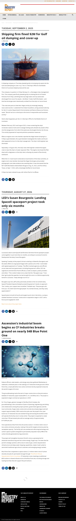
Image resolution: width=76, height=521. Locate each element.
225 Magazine (42, 504)
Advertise (64, 1)
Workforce (41, 15)
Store (4, 18)
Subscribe (58, 1)
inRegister (42, 506)
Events (22, 508)
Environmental (9, 22)
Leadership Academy (44, 508)
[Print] (13, 44)
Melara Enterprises (63, 497)
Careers (60, 501)
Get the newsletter (49, 1)
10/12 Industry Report (45, 497)
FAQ (22, 510)
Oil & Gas (21, 15)
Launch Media (43, 513)
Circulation (24, 504)
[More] (16, 212)
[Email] (9, 44)
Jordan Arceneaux (7, 338)
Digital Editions (25, 506)
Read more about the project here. (12, 304)
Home (4, 15)
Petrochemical (12, 15)
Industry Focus (51, 15)
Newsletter (62, 15)
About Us (23, 497)
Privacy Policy (62, 504)
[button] (72, 15)
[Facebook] (3, 44)
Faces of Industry (31, 15)
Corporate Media (25, 501)
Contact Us (71, 1)
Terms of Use (61, 506)
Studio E (41, 510)
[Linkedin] (6, 44)
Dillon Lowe (5, 40)
